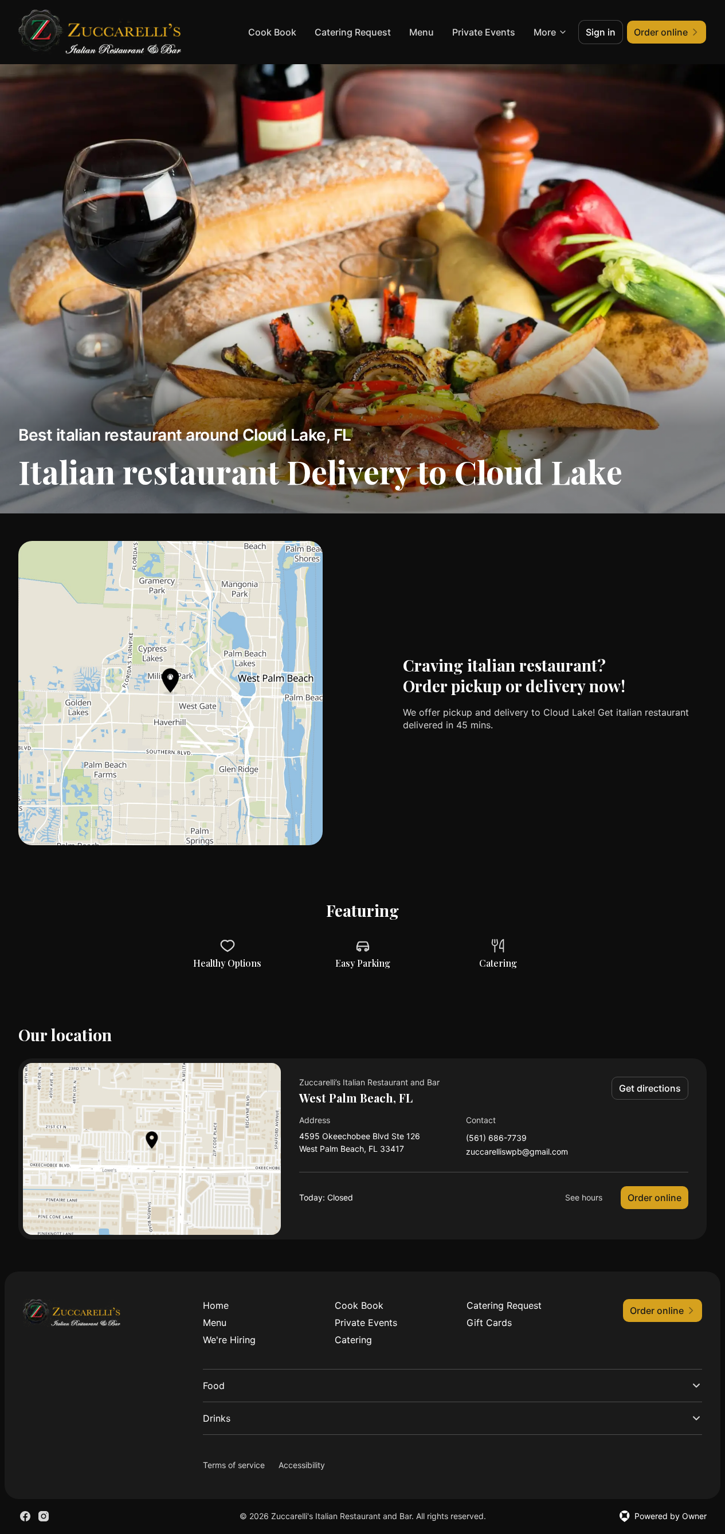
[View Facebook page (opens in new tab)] (25, 1516)
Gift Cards (489, 1322)
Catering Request (353, 32)
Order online (654, 1197)
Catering (353, 1339)
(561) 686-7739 (496, 1138)
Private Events (483, 32)
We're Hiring (229, 1339)
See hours (583, 1197)
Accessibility (302, 1465)
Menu (421, 32)
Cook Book (272, 32)
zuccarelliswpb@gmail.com (517, 1152)
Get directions (650, 1088)
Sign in (601, 32)
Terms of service (234, 1465)
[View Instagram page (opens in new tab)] (43, 1516)
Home (216, 1305)
